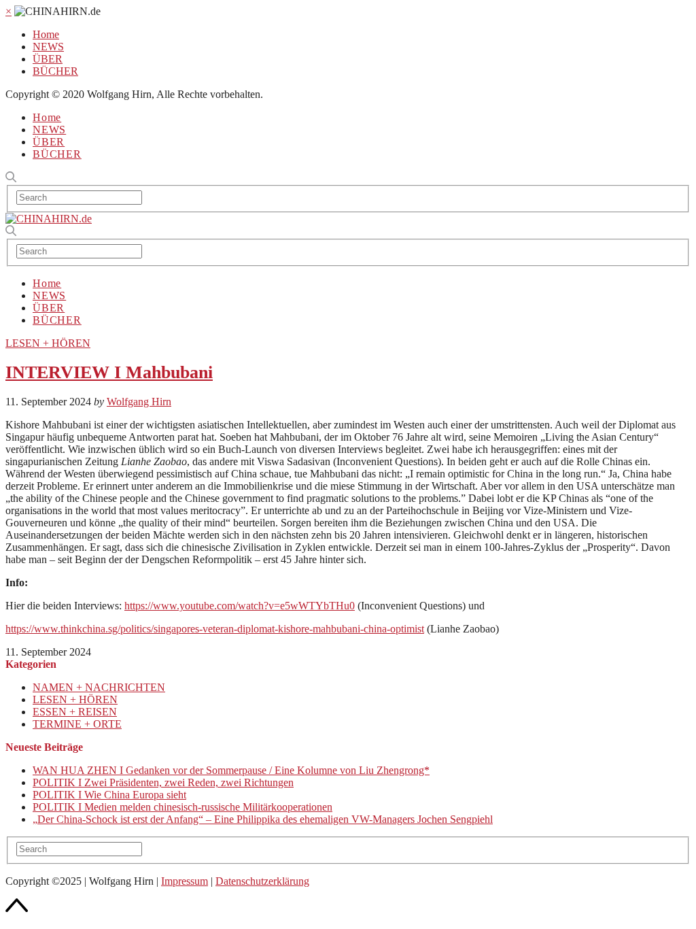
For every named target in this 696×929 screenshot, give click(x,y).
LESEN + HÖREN (47, 343)
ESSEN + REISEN (75, 711)
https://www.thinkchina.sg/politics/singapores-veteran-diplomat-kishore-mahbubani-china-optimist (214, 629)
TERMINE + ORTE (77, 724)
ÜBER (48, 59)
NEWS (48, 46)
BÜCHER (55, 71)
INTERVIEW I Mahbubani (109, 372)
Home (46, 34)
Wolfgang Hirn (139, 401)
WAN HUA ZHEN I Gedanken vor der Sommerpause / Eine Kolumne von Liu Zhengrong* (231, 770)
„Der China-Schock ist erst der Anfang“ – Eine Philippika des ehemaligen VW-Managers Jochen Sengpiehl (263, 819)
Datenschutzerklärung (262, 881)
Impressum (184, 881)
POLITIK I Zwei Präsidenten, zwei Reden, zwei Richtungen (163, 782)
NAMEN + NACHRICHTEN (99, 687)
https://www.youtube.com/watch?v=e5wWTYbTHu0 (239, 605)
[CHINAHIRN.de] (48, 218)
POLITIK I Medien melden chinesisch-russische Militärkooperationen (182, 807)
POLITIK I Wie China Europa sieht (109, 794)
